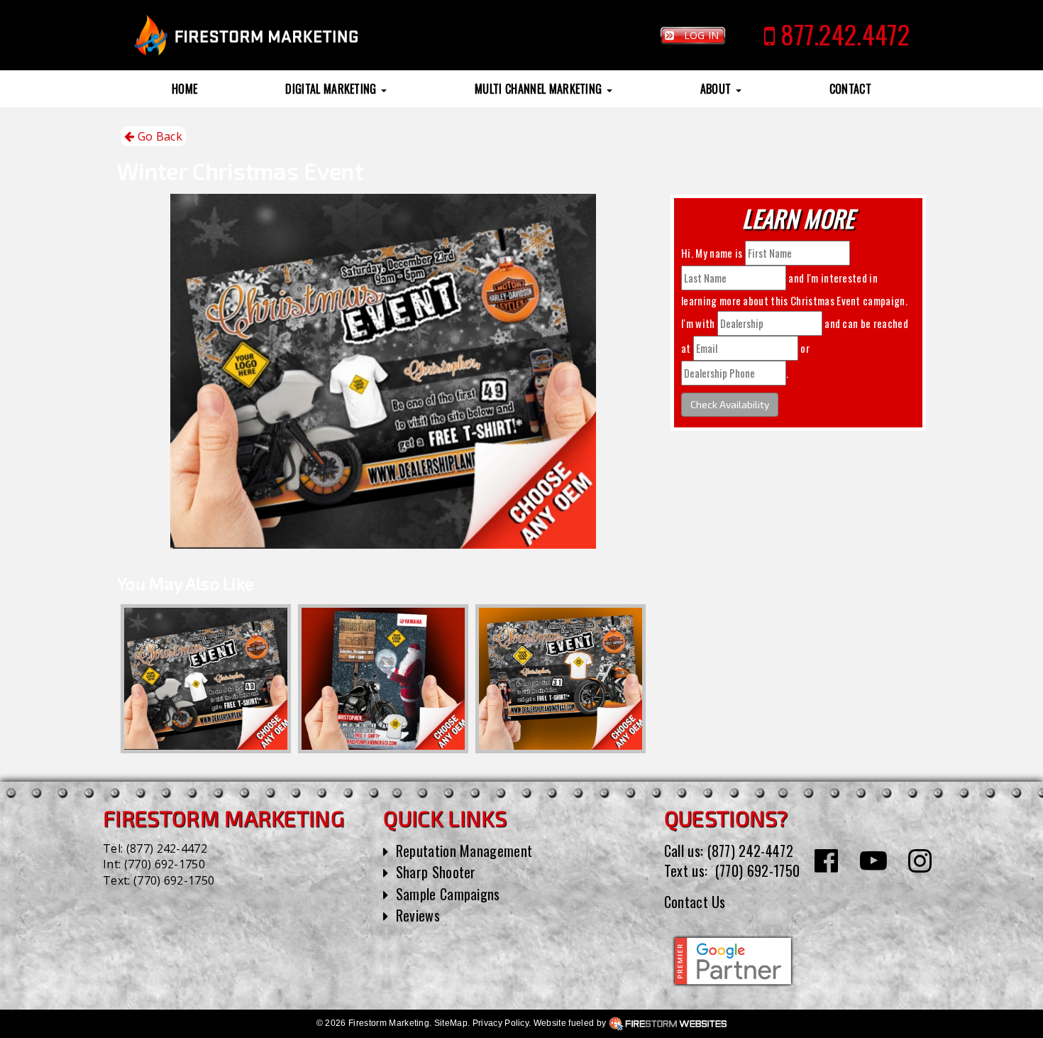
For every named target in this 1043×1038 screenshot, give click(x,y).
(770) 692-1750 (164, 864)
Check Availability (729, 404)
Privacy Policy (501, 1023)
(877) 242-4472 (166, 848)
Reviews (418, 915)
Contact (850, 88)
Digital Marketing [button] (332, 88)
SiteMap (451, 1023)
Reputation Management (464, 850)
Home (184, 88)
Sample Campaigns (448, 894)
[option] (205, 678)
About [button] (717, 88)
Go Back (158, 136)
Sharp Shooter (436, 872)
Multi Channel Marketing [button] (540, 88)
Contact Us (695, 901)
